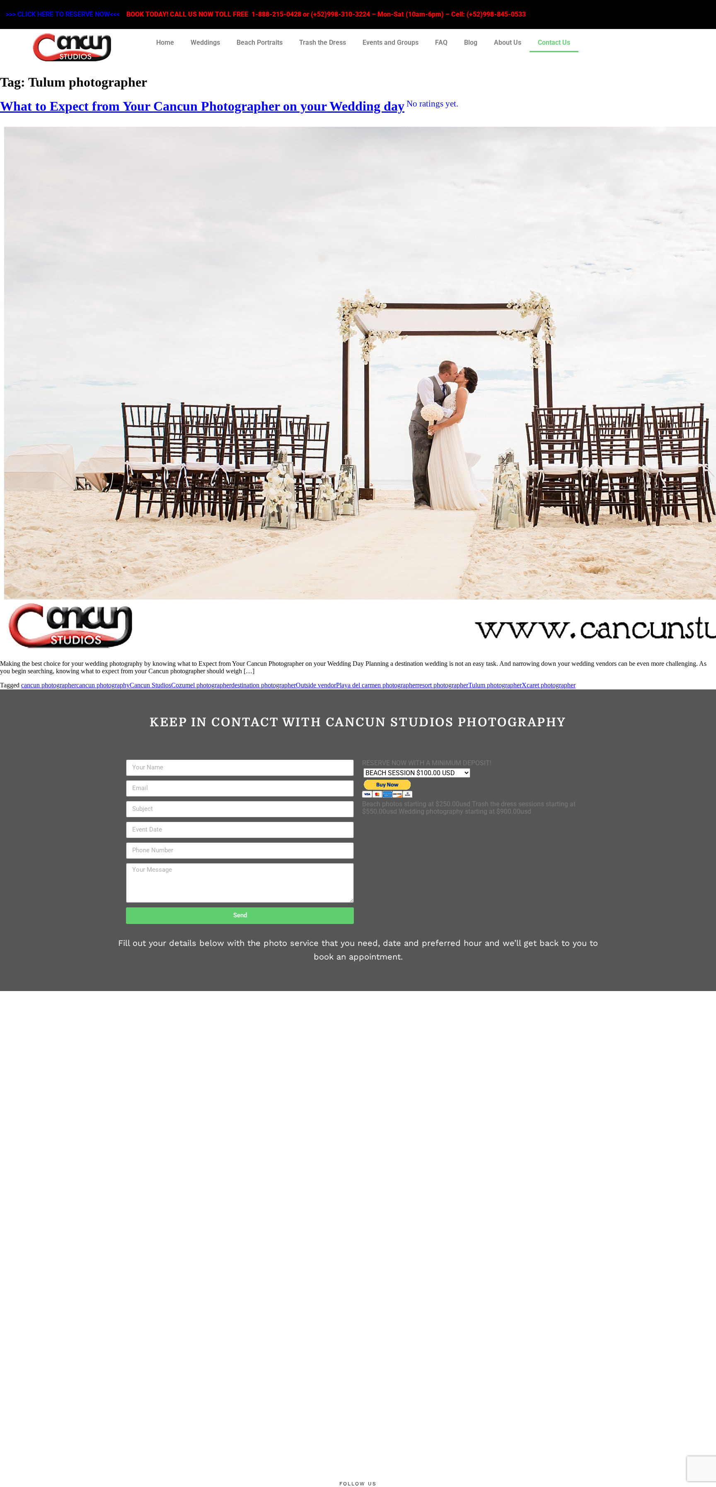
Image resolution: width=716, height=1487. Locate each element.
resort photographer (442, 685)
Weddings (205, 42)
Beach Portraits (260, 42)
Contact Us (554, 42)
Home (165, 42)
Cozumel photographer (201, 685)
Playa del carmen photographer (376, 685)
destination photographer (263, 685)
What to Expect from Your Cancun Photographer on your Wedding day (229, 106)
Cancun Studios (150, 685)
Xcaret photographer (549, 685)
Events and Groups (390, 42)
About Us (507, 42)
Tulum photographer (495, 685)
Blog (470, 42)
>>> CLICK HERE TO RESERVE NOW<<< (63, 14)
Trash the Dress (322, 42)
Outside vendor (316, 685)
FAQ (441, 42)
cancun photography (103, 685)
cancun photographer (48, 685)
